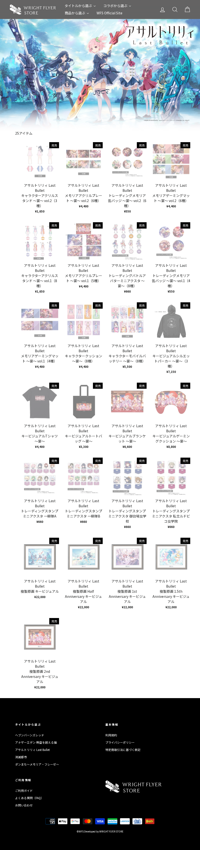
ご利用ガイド (24, 790)
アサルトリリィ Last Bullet (32, 750)
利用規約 (111, 735)
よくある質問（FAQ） (29, 798)
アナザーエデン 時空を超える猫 (36, 742)
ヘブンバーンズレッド (29, 735)
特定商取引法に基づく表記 (122, 750)
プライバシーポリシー (120, 742)
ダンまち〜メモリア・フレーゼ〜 (37, 764)
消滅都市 (21, 757)
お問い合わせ (24, 805)
